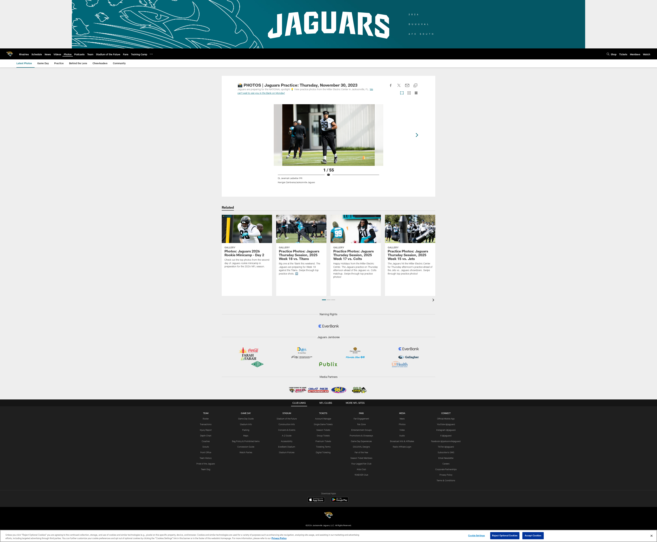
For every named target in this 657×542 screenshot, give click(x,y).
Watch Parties (246, 452)
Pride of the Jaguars (205, 463)
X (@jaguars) (446, 435)
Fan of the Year (361, 452)
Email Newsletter (446, 458)
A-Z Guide (286, 435)
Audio (402, 435)
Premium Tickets (323, 441)
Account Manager (323, 418)
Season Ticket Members (361, 458)
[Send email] (407, 87)
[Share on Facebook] (391, 87)
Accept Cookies (533, 535)
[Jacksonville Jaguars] (328, 515)
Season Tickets (323, 430)
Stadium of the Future (287, 418)
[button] (324, 300)
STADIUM (286, 413)
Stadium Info (246, 424)
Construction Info (287, 424)
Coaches (206, 441)
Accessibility (286, 441)
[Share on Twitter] (399, 87)
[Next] (417, 135)
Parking (245, 430)
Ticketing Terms (323, 446)
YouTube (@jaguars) (446, 424)
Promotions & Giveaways (361, 435)
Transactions (205, 424)
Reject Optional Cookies (505, 535)
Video (402, 430)
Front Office (205, 452)
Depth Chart (205, 435)
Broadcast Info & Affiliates (402, 441)
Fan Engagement (361, 418)
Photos (402, 424)
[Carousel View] (401, 93)
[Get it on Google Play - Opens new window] (339, 501)
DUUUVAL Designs (361, 446)
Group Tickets (323, 435)
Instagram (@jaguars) (446, 430)
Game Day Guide (246, 418)
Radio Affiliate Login (402, 446)
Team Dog (205, 469)
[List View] (416, 93)
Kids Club (361, 469)
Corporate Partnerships (446, 469)
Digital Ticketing (323, 452)
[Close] (651, 535)
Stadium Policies (286, 452)
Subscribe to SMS (446, 452)
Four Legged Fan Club (361, 463)
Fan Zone (361, 424)
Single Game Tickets (323, 424)
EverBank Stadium (286, 446)
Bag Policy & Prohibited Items (246, 441)
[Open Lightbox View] (328, 146)
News (402, 418)
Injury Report (206, 430)
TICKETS (323, 413)
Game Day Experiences (361, 441)
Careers (445, 463)
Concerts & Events (286, 430)
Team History (206, 458)
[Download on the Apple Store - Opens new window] (316, 500)
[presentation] (434, 300)
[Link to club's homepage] (9, 54)
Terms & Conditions (446, 480)
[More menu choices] (151, 54)
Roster (206, 418)
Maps (245, 435)
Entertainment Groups (361, 430)
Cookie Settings (476, 535)
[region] (328, 536)
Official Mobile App (446, 418)
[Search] (608, 54)
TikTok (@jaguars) (446, 446)
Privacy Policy (446, 475)
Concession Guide (245, 446)
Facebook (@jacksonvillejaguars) (446, 441)
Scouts (205, 446)
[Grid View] (409, 93)
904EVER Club (361, 475)
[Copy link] (415, 86)
